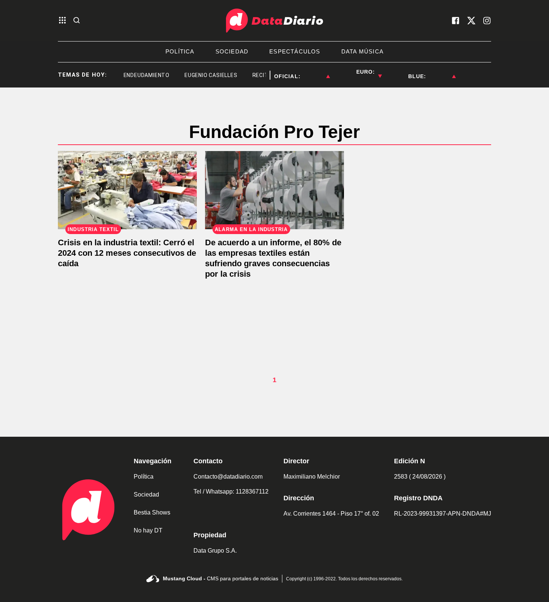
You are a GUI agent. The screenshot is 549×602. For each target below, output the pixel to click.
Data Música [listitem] (362, 51)
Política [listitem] (180, 51)
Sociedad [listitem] (232, 51)
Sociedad (146, 494)
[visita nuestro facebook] (456, 20)
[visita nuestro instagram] (487, 20)
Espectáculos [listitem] (294, 51)
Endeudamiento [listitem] (141, 75)
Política (143, 476)
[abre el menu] (62, 21)
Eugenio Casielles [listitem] (205, 75)
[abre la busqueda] (76, 21)
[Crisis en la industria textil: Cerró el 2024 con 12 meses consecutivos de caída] (127, 190)
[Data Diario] (274, 21)
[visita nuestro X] (471, 20)
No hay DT (148, 530)
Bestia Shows (152, 512)
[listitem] (315, 72)
